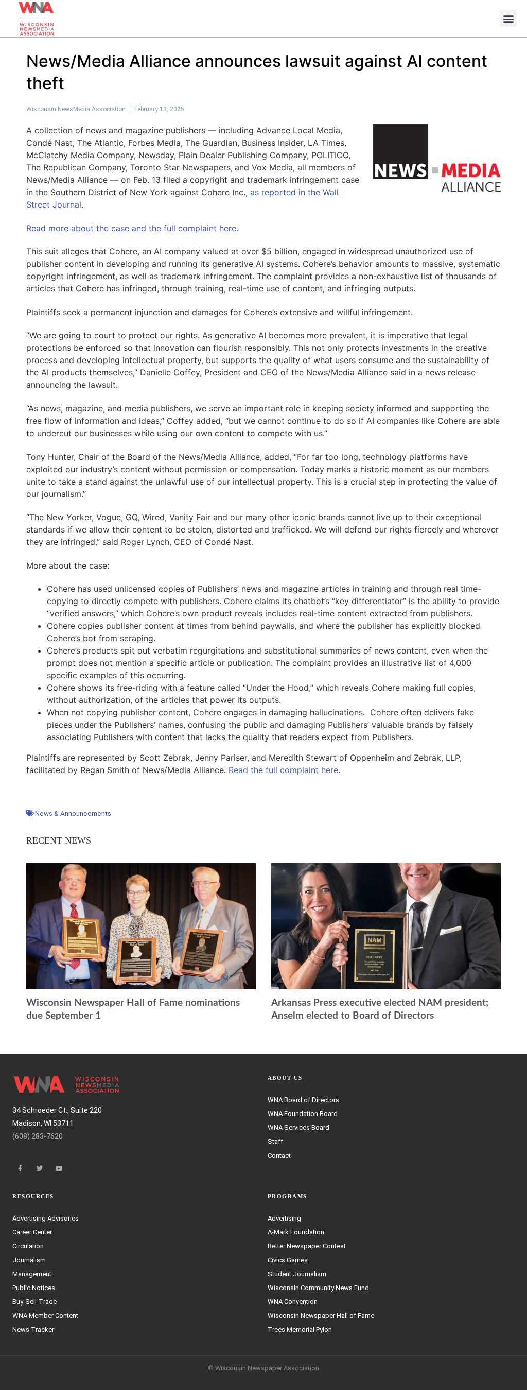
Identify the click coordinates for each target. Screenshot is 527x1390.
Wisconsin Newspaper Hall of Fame (321, 1315)
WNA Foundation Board (303, 1114)
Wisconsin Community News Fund (318, 1288)
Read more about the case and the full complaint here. (132, 228)
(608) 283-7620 (37, 1136)
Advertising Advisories (45, 1218)
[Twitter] (39, 1168)
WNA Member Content (45, 1315)
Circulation (28, 1246)
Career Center (32, 1232)
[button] (508, 18)
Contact (279, 1155)
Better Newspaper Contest (307, 1246)
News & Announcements (73, 813)
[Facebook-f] (20, 1168)
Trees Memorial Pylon (300, 1329)
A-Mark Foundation (296, 1232)
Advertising (284, 1218)
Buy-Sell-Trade (34, 1302)
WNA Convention (293, 1302)
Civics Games (288, 1260)
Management (31, 1274)
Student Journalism (297, 1274)
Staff (275, 1141)
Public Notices (33, 1288)
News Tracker (33, 1329)
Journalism (29, 1260)
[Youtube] (59, 1168)
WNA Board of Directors (303, 1100)
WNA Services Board (298, 1127)
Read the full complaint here (283, 770)
